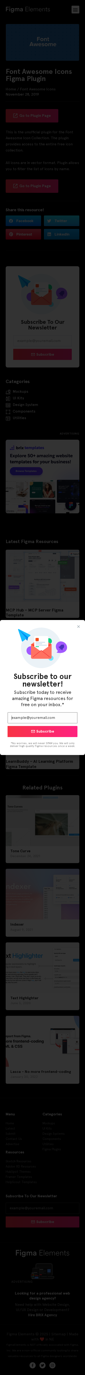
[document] (42, 687)
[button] (78, 626)
